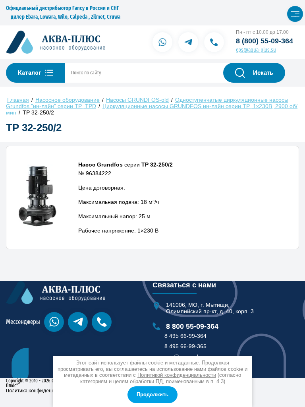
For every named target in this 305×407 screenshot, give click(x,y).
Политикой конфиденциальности (176, 375)
